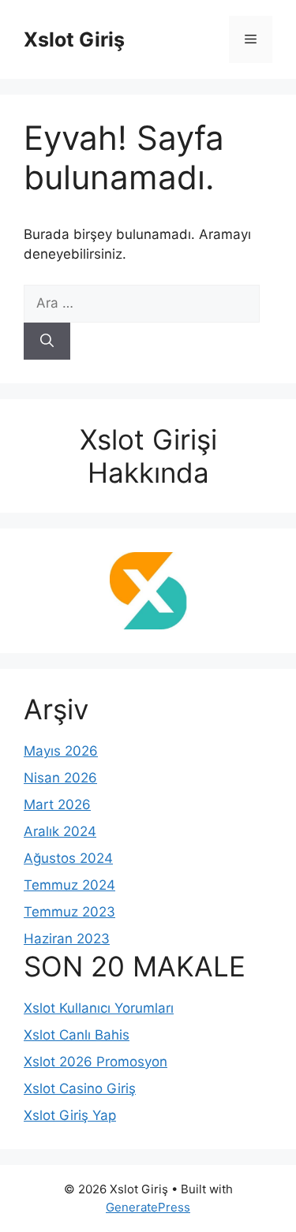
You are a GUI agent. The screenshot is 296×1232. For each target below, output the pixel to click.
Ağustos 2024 (68, 858)
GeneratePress (148, 1207)
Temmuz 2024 (69, 885)
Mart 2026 (57, 804)
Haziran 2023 (67, 938)
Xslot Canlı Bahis (76, 1035)
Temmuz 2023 (69, 912)
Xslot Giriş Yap (70, 1115)
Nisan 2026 (60, 778)
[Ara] (47, 341)
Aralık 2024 (60, 831)
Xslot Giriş (74, 39)
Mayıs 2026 (61, 751)
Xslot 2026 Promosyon (95, 1062)
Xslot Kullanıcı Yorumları (99, 1008)
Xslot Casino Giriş (80, 1088)
